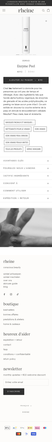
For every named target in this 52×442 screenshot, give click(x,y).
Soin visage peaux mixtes (17, 142)
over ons (7, 280)
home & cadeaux (11, 324)
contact (7, 345)
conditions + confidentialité (16, 354)
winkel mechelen (11, 277)
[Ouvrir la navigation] (3, 10)
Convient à (10, 183)
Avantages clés (13, 161)
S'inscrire (13, 391)
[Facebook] (4, 294)
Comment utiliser (14, 191)
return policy (9, 359)
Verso (26, 61)
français (24, 405)
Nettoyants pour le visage (18, 129)
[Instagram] (11, 294)
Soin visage (40, 129)
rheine (25, 412)
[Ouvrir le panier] (48, 10)
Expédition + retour (16, 198)
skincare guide (10, 284)
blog (5, 287)
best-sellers (8, 310)
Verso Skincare (34, 149)
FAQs (5, 349)
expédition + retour (12, 340)
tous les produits (14, 149)
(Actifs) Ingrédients (16, 176)
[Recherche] (43, 10)
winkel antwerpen (12, 274)
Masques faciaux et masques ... (20, 122)
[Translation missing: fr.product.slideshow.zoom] (46, 21)
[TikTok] (18, 294)
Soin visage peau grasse (17, 136)
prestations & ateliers (13, 319)
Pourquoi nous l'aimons (19, 168)
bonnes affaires (10, 315)
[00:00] (26, 35)
